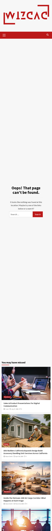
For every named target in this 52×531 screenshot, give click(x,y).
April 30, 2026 (19, 456)
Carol (7, 409)
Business (7, 397)
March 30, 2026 (19, 504)
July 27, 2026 (14, 409)
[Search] (47, 35)
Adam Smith (9, 456)
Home (6, 444)
